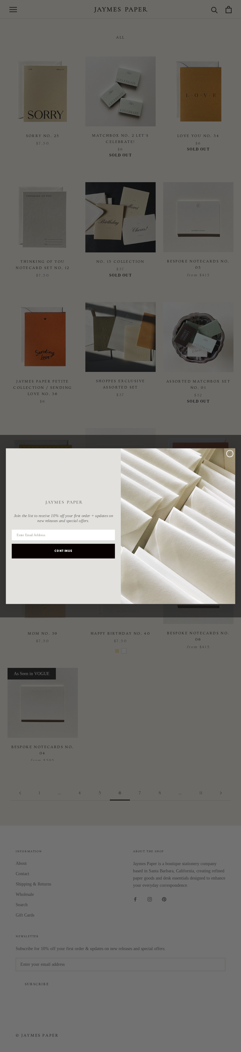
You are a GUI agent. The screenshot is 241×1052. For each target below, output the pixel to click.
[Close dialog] (230, 454)
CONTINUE (63, 551)
